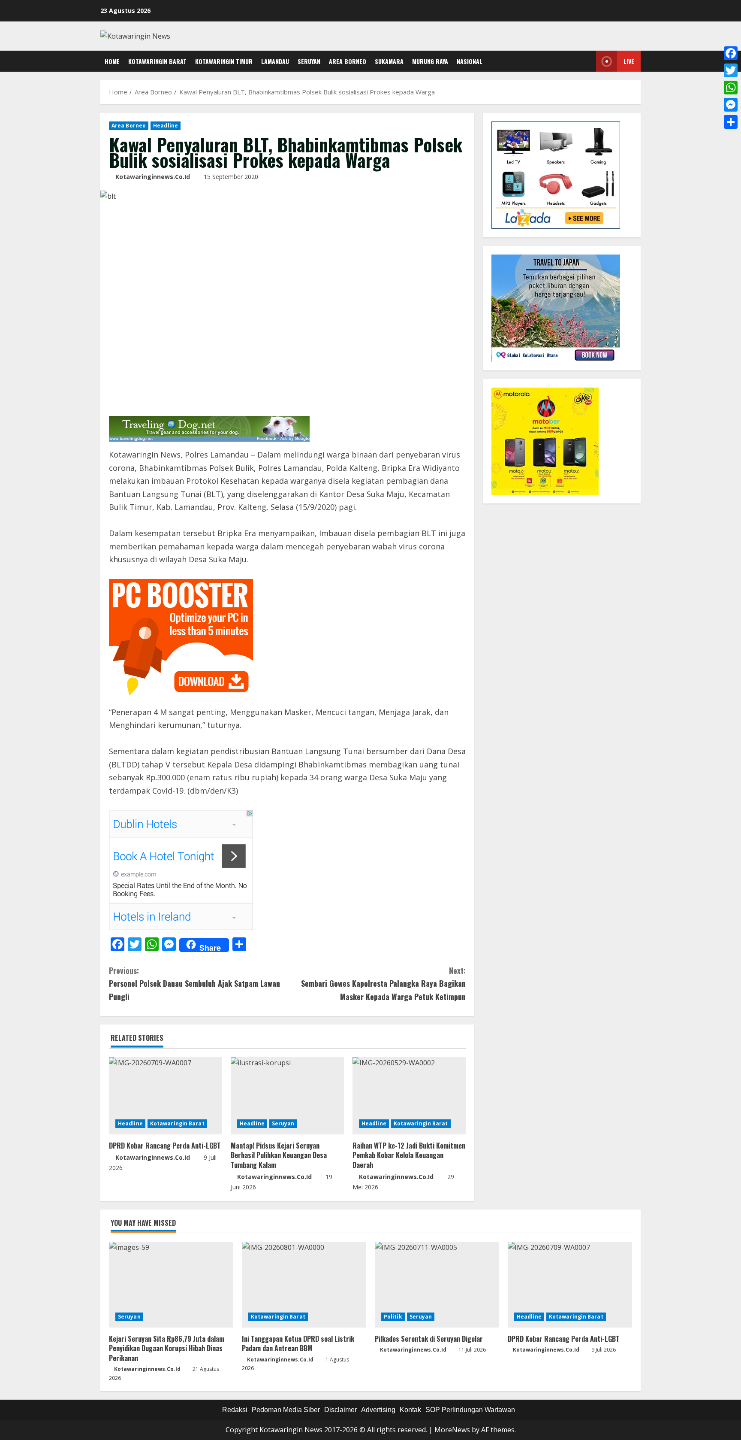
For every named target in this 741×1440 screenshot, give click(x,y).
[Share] (730, 121)
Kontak (410, 1409)
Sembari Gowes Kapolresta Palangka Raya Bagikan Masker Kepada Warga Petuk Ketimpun (383, 983)
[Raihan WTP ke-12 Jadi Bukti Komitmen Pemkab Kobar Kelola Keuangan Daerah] (409, 1095)
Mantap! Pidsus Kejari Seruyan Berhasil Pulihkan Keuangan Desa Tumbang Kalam (279, 1155)
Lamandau (275, 61)
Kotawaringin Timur (224, 61)
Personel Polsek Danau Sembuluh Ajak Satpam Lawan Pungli (194, 983)
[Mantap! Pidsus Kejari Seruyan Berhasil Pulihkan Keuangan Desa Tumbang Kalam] (287, 1095)
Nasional (469, 61)
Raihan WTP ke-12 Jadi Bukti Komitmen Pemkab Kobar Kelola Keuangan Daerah (408, 1155)
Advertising (378, 1409)
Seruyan (309, 61)
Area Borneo (347, 61)
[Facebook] (730, 53)
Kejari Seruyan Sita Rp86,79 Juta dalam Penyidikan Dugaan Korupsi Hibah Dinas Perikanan (166, 1348)
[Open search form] (587, 61)
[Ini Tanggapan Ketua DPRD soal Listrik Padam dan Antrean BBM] (304, 1285)
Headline (165, 125)
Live (629, 61)
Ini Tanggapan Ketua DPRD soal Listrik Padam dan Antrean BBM (298, 1343)
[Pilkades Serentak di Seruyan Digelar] (437, 1285)
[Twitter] (730, 70)
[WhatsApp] (730, 87)
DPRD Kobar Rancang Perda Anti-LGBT (165, 1145)
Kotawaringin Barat (157, 61)
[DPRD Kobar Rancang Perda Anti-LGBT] (165, 1095)
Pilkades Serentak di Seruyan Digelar (429, 1339)
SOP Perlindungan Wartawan (470, 1409)
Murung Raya (430, 61)
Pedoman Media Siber (286, 1409)
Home (112, 61)
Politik (393, 1316)
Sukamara (389, 61)
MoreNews (452, 1429)
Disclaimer (340, 1409)
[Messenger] (730, 104)
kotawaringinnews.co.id (152, 177)
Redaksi (234, 1409)
